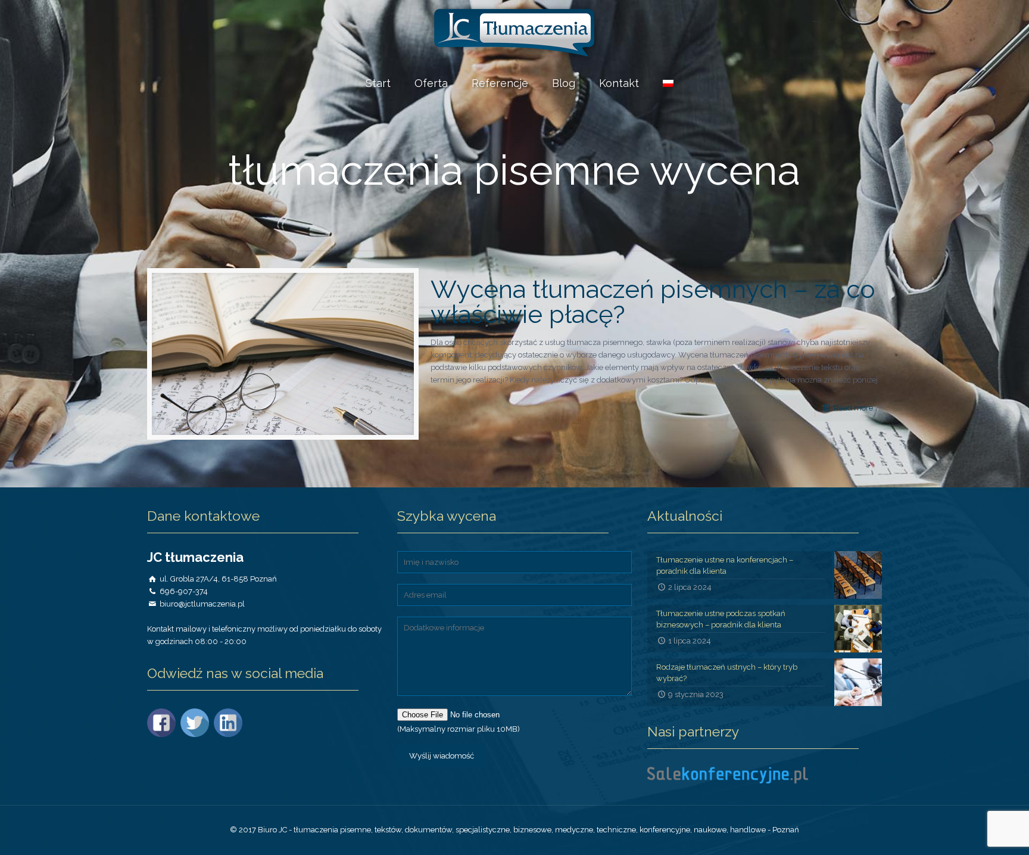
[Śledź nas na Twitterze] (196, 734)
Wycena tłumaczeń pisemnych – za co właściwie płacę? (653, 302)
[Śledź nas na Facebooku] (163, 734)
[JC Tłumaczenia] (514, 33)
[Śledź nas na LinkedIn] (229, 734)
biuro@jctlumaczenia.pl (202, 603)
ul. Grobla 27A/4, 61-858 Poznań (218, 578)
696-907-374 (184, 591)
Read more (853, 407)
